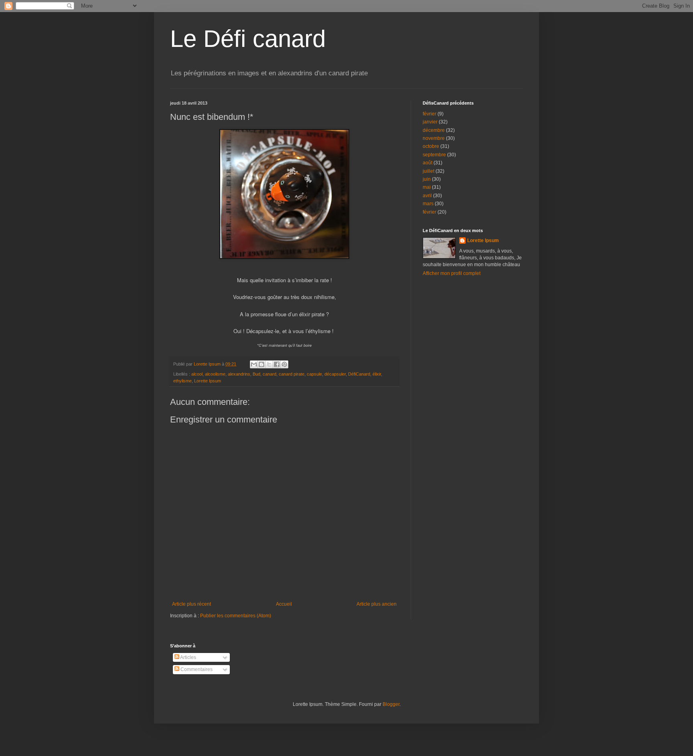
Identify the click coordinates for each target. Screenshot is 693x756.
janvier (430, 122)
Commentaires (196, 669)
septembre (434, 155)
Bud (256, 374)
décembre (434, 130)
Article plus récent (191, 604)
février (429, 114)
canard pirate (291, 374)
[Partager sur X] (269, 364)
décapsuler (335, 374)
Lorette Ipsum (207, 380)
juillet (428, 171)
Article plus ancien (377, 604)
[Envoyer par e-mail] (254, 364)
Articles (187, 657)
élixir (377, 374)
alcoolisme (215, 374)
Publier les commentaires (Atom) (235, 616)
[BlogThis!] (261, 364)
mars (428, 203)
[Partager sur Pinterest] (284, 364)
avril (427, 195)
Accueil (284, 604)
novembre (434, 138)
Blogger (391, 704)
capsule (314, 374)
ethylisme (182, 380)
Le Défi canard (248, 38)
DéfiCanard (359, 374)
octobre (431, 146)
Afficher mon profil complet (451, 273)
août (427, 163)
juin (427, 179)
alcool (197, 374)
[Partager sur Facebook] (277, 364)
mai (427, 187)
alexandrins (239, 374)
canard (269, 374)
